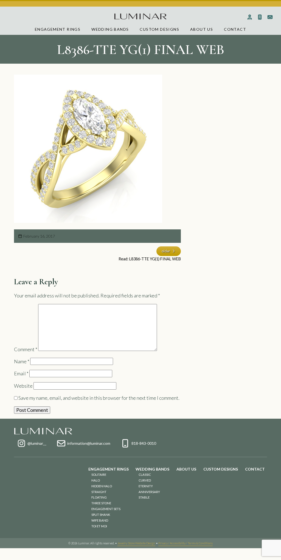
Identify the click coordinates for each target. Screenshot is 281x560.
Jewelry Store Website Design (136, 543)
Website (23, 386)
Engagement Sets (105, 509)
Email (21, 373)
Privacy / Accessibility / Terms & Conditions (185, 543)
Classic (145, 474)
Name (21, 361)
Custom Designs (159, 29)
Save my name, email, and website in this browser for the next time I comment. (98, 398)
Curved (145, 480)
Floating (99, 497)
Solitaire (98, 474)
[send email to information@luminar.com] (270, 17)
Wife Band (99, 520)
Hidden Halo (101, 486)
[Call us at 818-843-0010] (260, 17)
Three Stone (101, 503)
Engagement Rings (57, 29)
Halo (95, 480)
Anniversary (149, 492)
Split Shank (100, 514)
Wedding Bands (110, 29)
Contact (235, 29)
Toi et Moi (99, 526)
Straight (98, 492)
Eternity (146, 486)
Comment (25, 349)
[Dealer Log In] (250, 17)
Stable (144, 497)
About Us (201, 29)
